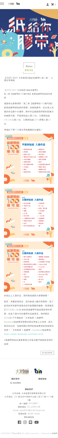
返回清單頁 (48, 353)
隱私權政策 (29, 417)
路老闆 (54, 433)
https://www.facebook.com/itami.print (23, 334)
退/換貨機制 (15, 383)
